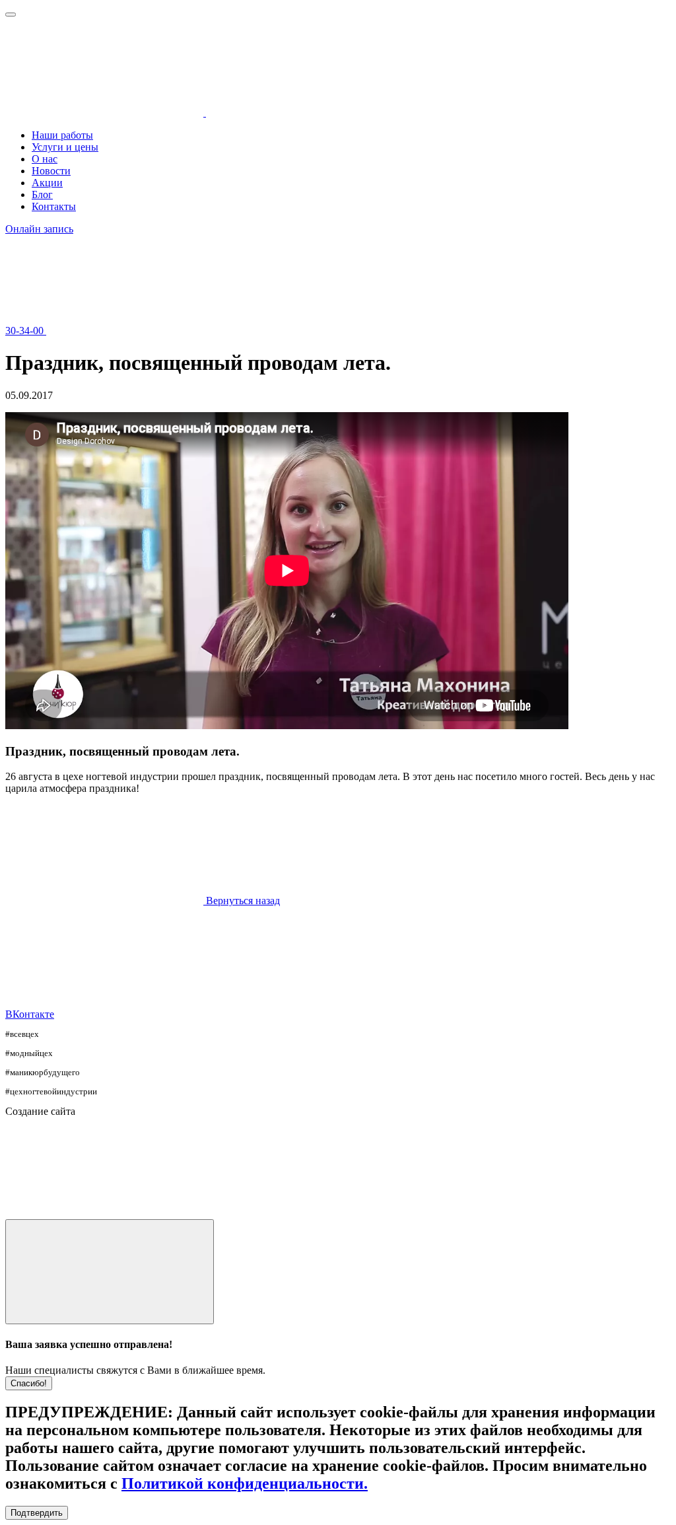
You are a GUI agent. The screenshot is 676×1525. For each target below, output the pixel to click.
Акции (47, 182)
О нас (44, 158)
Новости (51, 170)
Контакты (54, 206)
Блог (42, 194)
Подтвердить (37, 1513)
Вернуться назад (243, 900)
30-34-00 (25, 330)
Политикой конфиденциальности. (244, 1483)
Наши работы (62, 135)
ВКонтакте (29, 1014)
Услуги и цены (65, 147)
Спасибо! (29, 1383)
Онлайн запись (39, 228)
